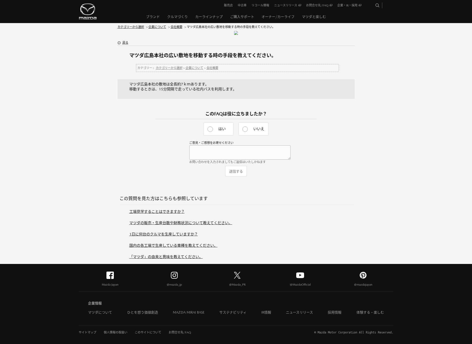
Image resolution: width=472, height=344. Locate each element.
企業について (157, 27)
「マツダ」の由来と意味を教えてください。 (166, 257)
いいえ (258, 129)
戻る (125, 42)
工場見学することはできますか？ (157, 211)
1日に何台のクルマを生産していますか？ (163, 234)
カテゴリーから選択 (131, 27)
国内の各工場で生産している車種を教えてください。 (173, 245)
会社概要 (176, 27)
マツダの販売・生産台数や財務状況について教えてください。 (180, 223)
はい (222, 129)
